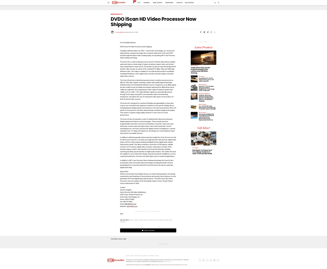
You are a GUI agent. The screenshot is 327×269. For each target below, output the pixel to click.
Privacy (157, 255)
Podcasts (179, 2)
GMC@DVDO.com (130, 204)
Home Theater (157, 2)
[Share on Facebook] (200, 32)
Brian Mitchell (120, 32)
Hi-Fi (139, 2)
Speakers (147, 2)
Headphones (169, 2)
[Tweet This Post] (204, 32)
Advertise (145, 255)
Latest (136, 220)
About (127, 255)
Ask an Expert (189, 2)
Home (131, 220)
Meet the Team (138, 255)
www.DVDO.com (131, 206)
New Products (143, 220)
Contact (132, 255)
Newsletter (151, 255)
